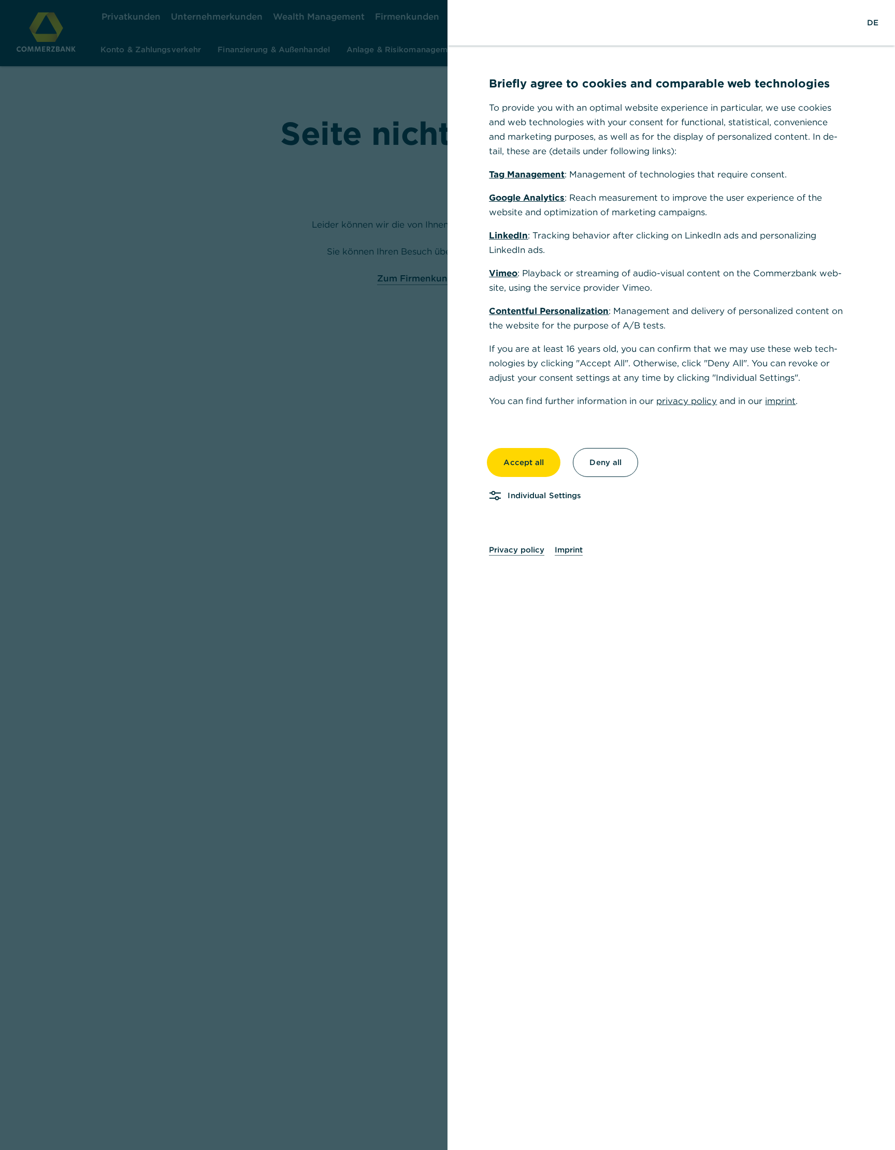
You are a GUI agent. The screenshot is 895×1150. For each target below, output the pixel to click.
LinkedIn (508, 235)
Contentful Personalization (549, 311)
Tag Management (527, 174)
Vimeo (503, 273)
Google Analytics (527, 197)
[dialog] (447, 575)
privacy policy (686, 401)
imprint (780, 401)
